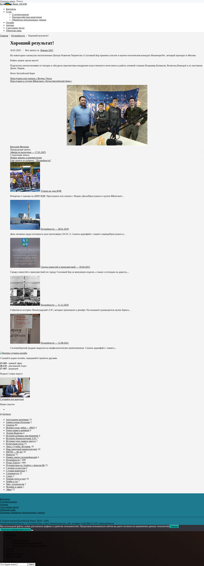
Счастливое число (15, 553)
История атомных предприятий (22, 435)
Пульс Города (13, 462)
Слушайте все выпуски (12, 399)
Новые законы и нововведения (26, 157)
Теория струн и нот (16, 478)
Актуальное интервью (17, 419)
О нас (9, 537)
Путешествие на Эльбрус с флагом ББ (25, 465)
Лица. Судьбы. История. (18, 446)
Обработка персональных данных (29, 545)
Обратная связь (14, 556)
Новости (10, 454)
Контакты (11, 535)
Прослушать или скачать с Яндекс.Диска (31, 78)
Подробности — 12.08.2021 (55, 343)
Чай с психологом (15, 484)
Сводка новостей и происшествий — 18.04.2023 (65, 267)
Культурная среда (15, 444)
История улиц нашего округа (21, 441)
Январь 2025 (46, 50)
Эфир (9, 489)
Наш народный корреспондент (21, 449)
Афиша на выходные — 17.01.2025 (28, 152)
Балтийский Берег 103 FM (13, 4)
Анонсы (10, 425)
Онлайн (10, 548)
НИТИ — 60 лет (14, 452)
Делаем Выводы (14, 433)
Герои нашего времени (17, 430)
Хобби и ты (12, 481)
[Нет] (32, 530)
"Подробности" (43, 160)
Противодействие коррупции (27, 543)
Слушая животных (15, 470)
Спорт (9, 476)
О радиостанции (20, 540)
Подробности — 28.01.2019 (55, 229)
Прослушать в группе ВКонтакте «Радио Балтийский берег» (41, 81)
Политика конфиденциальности (15, 529)
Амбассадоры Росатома (18, 422)
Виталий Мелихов (19, 146)
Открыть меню (7, 1)
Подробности (13, 460)
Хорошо (174, 526)
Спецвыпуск (12, 473)
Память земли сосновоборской (21, 457)
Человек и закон (14, 487)
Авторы (10, 551)
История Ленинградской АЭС (21, 438)
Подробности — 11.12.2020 (55, 305)
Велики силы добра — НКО (20, 427)
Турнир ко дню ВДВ (51, 191)
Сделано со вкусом (15, 468)
